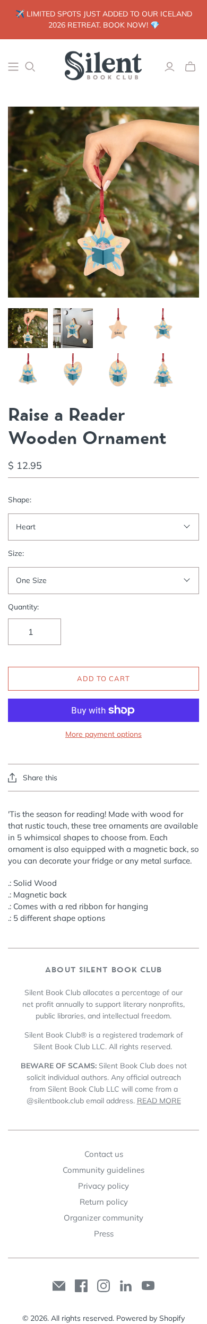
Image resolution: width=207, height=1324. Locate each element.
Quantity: (23, 607)
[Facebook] (81, 1285)
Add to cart (103, 678)
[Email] (59, 1285)
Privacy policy (103, 1186)
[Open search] (30, 67)
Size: (16, 553)
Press (104, 1234)
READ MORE (159, 1100)
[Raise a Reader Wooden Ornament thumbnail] (28, 328)
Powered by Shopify (150, 1318)
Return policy (104, 1202)
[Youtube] (148, 1285)
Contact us (103, 1154)
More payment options (103, 734)
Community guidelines (103, 1170)
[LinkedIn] (125, 1285)
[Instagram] (103, 1285)
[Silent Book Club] (103, 64)
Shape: (19, 499)
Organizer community (103, 1218)
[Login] (169, 67)
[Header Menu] (13, 67)
